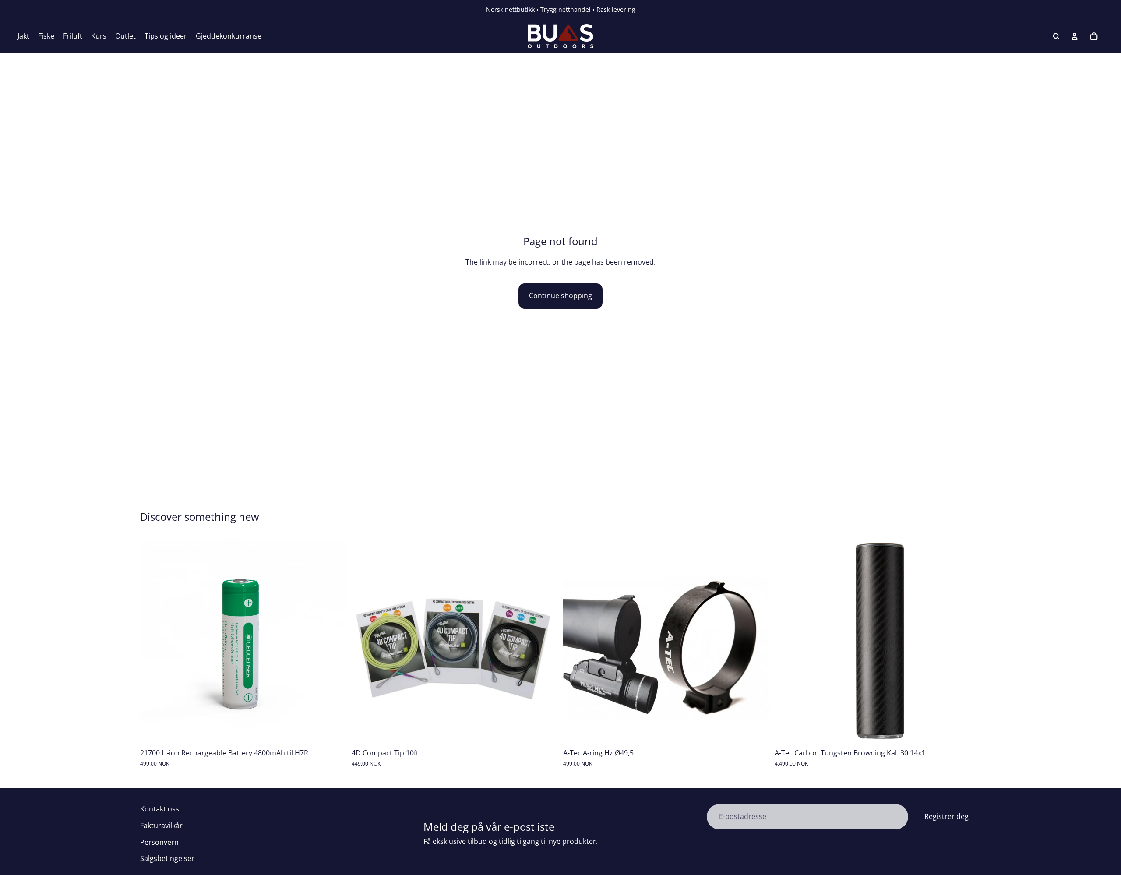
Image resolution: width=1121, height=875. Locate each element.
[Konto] (1074, 36)
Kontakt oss (159, 809)
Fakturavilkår (161, 825)
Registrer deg (946, 816)
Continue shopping (560, 295)
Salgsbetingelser (167, 858)
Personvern (159, 842)
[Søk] (1056, 36)
